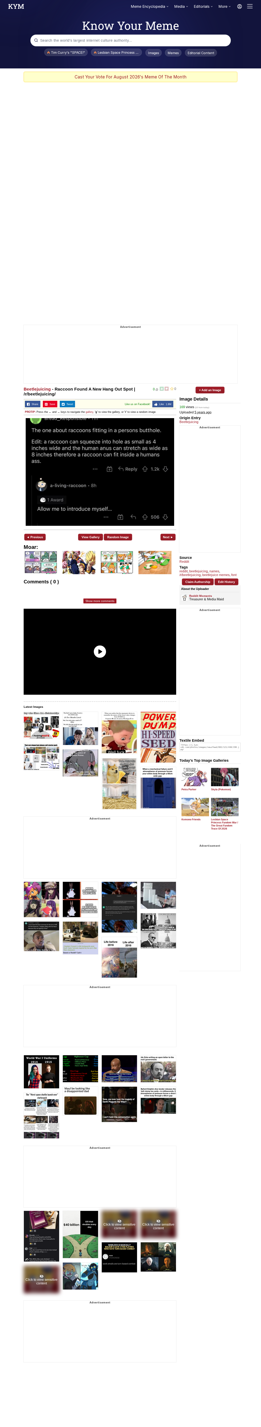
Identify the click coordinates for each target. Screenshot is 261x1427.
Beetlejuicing (37, 389)
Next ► (168, 537)
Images (153, 53)
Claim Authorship (197, 582)
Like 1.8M (164, 404)
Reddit (184, 561)
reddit (183, 571)
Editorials (201, 6)
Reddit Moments (200, 595)
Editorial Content (201, 53)
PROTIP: (30, 411)
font (234, 575)
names (214, 571)
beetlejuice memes (216, 575)
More (222, 6)
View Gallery (91, 537)
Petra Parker (188, 789)
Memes (173, 53)
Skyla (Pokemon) (221, 789)
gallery (89, 411)
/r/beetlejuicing (190, 575)
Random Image (118, 537)
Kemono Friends (191, 819)
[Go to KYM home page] (16, 8)
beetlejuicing (198, 571)
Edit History (226, 582)
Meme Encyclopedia (148, 6)
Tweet (69, 404)
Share (34, 404)
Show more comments (99, 601)
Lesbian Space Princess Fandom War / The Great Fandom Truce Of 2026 (224, 824)
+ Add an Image (210, 390)
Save (51, 404)
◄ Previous (35, 537)
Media (179, 6)
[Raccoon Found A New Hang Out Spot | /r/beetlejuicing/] (100, 472)
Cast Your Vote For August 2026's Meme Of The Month (131, 76)
